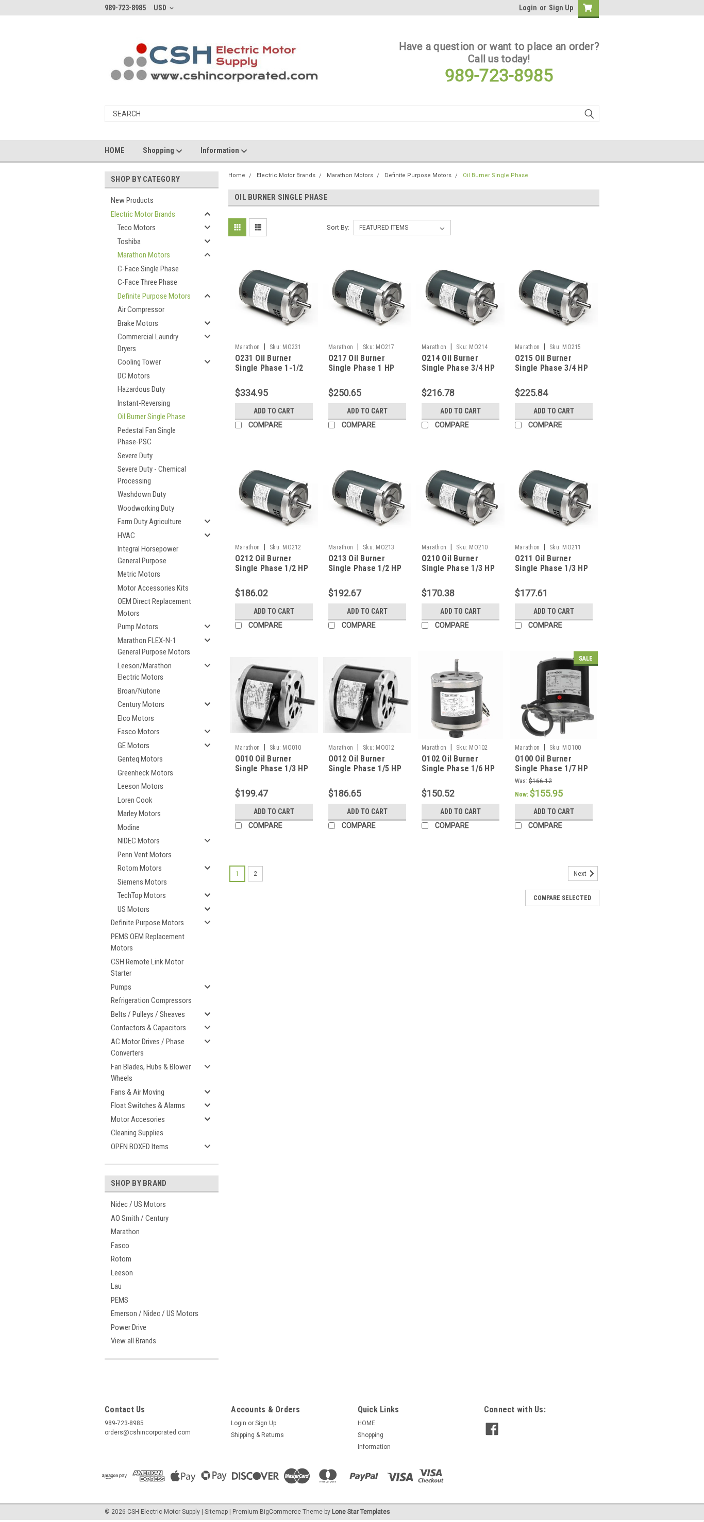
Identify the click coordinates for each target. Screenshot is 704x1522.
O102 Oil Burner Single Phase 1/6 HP (458, 764)
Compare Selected (562, 898)
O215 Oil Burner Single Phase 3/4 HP (551, 363)
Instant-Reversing (144, 403)
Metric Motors (139, 574)
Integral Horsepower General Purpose (148, 554)
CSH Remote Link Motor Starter (147, 967)
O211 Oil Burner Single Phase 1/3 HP (551, 564)
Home (236, 175)
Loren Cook (135, 800)
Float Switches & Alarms (148, 1105)
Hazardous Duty (141, 389)
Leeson (122, 1272)
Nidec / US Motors (138, 1204)
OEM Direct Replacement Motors (154, 607)
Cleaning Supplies (137, 1132)
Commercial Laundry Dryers (148, 342)
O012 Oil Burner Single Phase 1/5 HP (364, 764)
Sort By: (338, 227)
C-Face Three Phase (147, 282)
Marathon (125, 1231)
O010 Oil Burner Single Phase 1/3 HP (271, 764)
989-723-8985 (499, 75)
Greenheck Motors (145, 772)
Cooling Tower (139, 362)
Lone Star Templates (361, 1511)
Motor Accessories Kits (153, 588)
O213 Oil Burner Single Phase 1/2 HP (364, 564)
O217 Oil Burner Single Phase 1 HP (361, 363)
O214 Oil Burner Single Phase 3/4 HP (458, 363)
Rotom (121, 1259)
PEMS (119, 1300)
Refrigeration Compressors (151, 1000)
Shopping (159, 150)
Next (581, 873)
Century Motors (141, 704)
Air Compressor (141, 309)
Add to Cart (274, 411)
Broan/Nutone (139, 691)
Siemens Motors (142, 882)
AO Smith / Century (140, 1218)
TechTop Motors (142, 895)
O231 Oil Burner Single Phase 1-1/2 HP (269, 368)
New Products (132, 200)
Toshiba (129, 241)
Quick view (274, 331)
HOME (115, 150)
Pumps (121, 987)
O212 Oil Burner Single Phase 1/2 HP (271, 564)
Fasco (120, 1245)
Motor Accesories (138, 1119)
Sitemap (216, 1511)
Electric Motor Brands (143, 214)
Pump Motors (138, 626)
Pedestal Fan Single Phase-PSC (147, 436)
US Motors (133, 909)
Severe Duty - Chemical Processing (152, 475)
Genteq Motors (140, 759)
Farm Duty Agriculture (149, 521)
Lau (116, 1286)
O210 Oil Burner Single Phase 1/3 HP (458, 564)
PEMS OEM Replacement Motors (148, 942)
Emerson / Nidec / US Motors (154, 1313)
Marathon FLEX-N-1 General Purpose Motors (154, 646)
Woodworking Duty (146, 508)
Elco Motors (136, 718)
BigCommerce (280, 1511)
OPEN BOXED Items (140, 1146)
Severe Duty (135, 455)
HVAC (126, 535)
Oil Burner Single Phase (152, 416)
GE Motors (133, 745)
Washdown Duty (142, 494)
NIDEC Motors (139, 840)
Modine (129, 827)
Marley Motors (139, 813)
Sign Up (561, 8)
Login (528, 8)
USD (161, 8)
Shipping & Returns (257, 1435)
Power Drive (128, 1327)
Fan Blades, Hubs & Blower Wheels (151, 1072)
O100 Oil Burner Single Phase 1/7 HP (551, 764)
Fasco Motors (139, 731)
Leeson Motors (140, 786)
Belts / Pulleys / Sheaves (148, 1014)
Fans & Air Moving (137, 1092)
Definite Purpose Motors (154, 296)
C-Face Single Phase (148, 268)
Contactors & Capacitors (148, 1027)
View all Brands (133, 1340)
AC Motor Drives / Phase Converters (148, 1047)
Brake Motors (138, 323)
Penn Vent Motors (145, 854)
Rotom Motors (140, 868)
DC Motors (134, 375)
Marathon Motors (144, 255)
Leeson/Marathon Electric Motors (145, 671)
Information (220, 150)
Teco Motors (137, 227)
